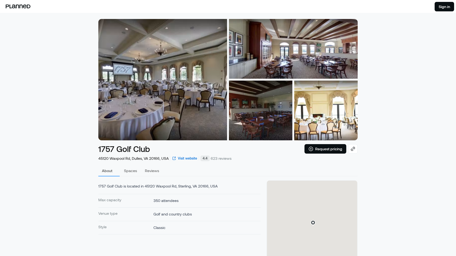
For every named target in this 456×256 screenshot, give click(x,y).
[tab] (109, 170)
